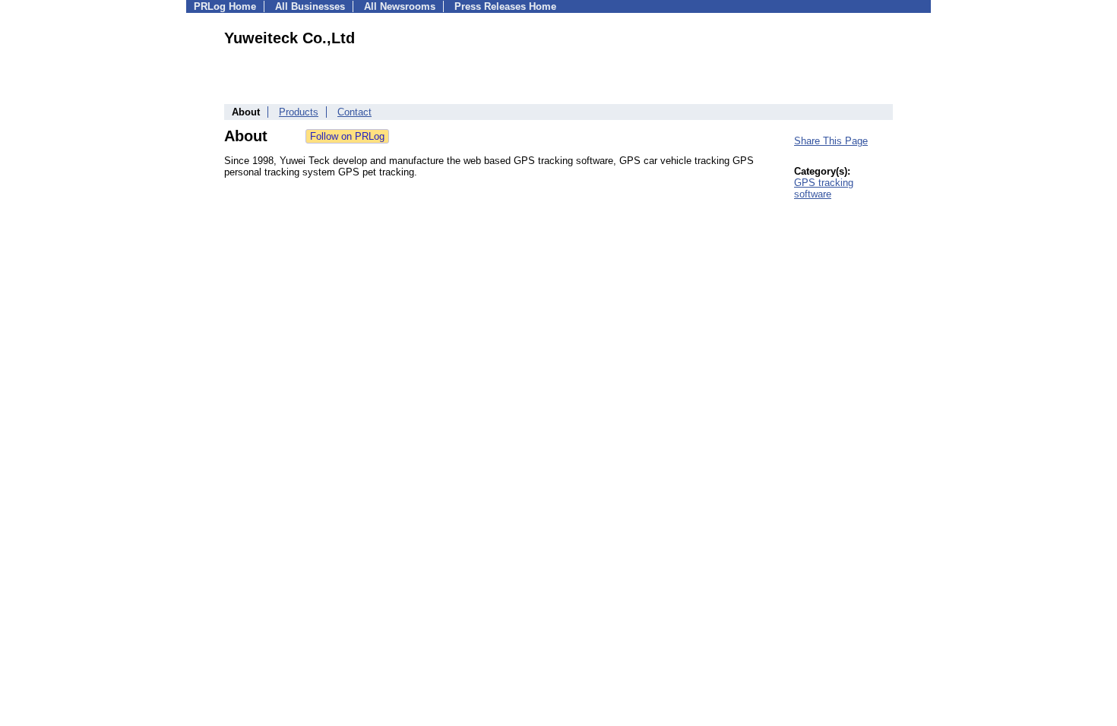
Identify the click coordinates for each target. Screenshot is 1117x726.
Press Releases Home (505, 6)
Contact (354, 112)
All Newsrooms (399, 6)
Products (298, 112)
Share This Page (831, 141)
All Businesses (310, 6)
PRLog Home (225, 6)
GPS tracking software (823, 188)
